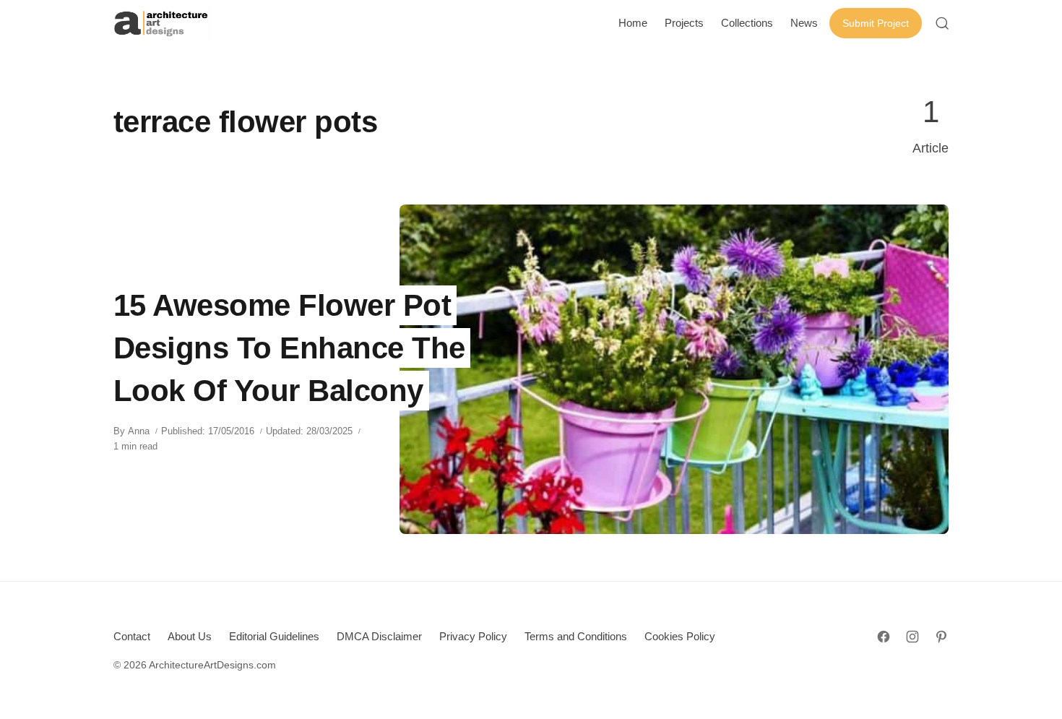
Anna (139, 431)
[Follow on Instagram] (912, 637)
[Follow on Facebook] (884, 637)
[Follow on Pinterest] (941, 637)
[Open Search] (942, 23)
